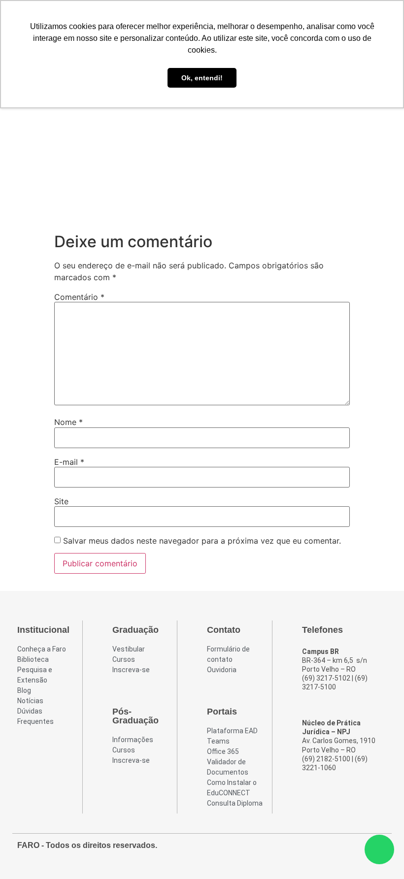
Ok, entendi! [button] (202, 78)
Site (61, 501)
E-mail (69, 462)
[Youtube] (360, 850)
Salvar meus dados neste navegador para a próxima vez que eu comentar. (202, 541)
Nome (68, 422)
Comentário (79, 297)
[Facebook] (325, 850)
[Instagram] (342, 850)
